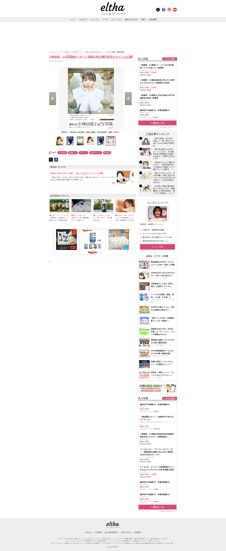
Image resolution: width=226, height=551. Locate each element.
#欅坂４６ (73, 153)
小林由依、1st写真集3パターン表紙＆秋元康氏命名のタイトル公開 (87, 52)
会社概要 (98, 532)
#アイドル (83, 153)
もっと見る (158, 247)
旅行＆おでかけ (131, 19)
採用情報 (137, 532)
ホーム (51, 52)
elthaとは (88, 532)
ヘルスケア (82, 19)
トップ (72, 19)
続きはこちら (159, 123)
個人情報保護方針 (111, 532)
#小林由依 (62, 153)
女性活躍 (152, 19)
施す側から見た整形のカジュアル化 (157, 237)
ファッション (116, 19)
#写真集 (107, 153)
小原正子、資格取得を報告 (153, 230)
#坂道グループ (96, 153)
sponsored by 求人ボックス (169, 127)
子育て (143, 19)
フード (105, 19)
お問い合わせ (126, 532)
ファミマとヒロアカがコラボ (154, 233)
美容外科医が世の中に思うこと (155, 241)
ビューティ (95, 19)
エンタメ (58, 52)
